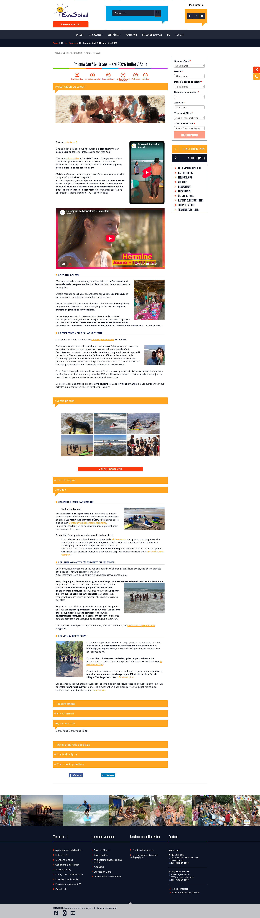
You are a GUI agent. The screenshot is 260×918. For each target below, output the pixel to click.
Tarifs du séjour (186, 205)
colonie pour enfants (102, 339)
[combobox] (189, 66)
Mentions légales (64, 859)
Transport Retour (184, 123)
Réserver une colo (70, 24)
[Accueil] (70, 11)
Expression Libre (102, 871)
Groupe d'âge (182, 61)
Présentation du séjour (189, 168)
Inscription (189, 135)
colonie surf (71, 142)
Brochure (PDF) (63, 869)
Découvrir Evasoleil (152, 34)
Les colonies (95, 34)
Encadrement (184, 191)
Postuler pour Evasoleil (67, 879)
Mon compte (196, 4)
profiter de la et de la (141, 625)
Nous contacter (180, 888)
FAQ (168, 34)
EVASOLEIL (59, 907)
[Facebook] (76, 775)
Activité (179, 102)
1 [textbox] (176, 97)
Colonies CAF (62, 854)
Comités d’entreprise (143, 850)
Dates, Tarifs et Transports (69, 874)
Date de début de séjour (188, 81)
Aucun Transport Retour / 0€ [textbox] (190, 128)
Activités (182, 182)
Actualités (99, 866)
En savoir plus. (126, 677)
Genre (178, 71)
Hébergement (184, 186)
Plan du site (61, 889)
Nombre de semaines (186, 92)
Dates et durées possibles (190, 200)
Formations (131, 34)
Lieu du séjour (185, 177)
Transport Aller (183, 113)
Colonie (66, 52)
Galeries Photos (102, 850)
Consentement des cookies (186, 892)
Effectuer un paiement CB (68, 884)
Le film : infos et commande (107, 876)
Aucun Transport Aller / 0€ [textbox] (189, 117)
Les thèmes (113, 34)
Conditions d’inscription (67, 864)
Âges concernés (186, 195)
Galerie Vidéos (101, 854)
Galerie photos (185, 172)
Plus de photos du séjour (111, 469)
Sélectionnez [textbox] (182, 65)
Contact (180, 34)
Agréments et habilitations (68, 850)
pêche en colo (118, 539)
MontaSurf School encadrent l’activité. (87, 522)
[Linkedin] (108, 775)
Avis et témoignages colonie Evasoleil (106, 860)
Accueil (79, 34)
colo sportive (72, 158)
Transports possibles (188, 209)
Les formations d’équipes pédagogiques (144, 856)
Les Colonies (71, 43)
